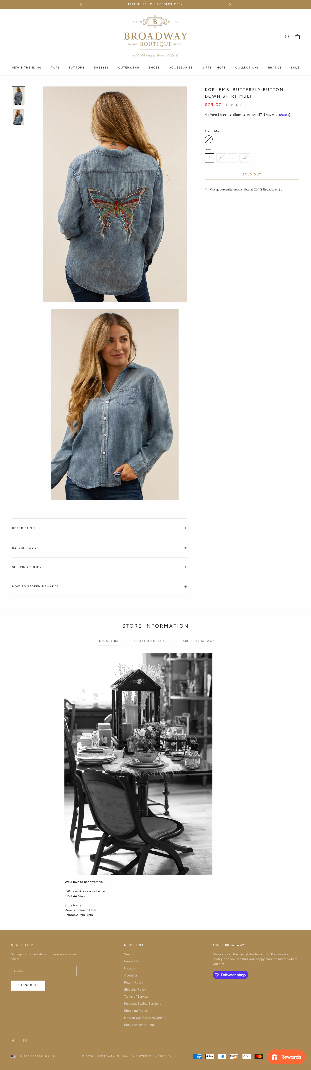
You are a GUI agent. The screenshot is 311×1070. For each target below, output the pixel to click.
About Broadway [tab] (198, 641)
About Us (131, 975)
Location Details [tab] (150, 641)
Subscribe (28, 985)
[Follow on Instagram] (25, 1040)
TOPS (55, 67)
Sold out (252, 174)
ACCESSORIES (181, 67)
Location (130, 968)
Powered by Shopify (154, 1056)
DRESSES (101, 67)
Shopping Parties (136, 1011)
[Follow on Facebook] (13, 1040)
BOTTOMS (77, 67)
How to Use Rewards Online (144, 1018)
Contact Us (132, 961)
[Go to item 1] (18, 95)
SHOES (154, 67)
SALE (295, 67)
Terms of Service (136, 996)
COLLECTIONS (247, 67)
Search (129, 954)
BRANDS (275, 67)
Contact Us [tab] (108, 641)
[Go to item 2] (18, 117)
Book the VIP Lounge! (139, 1025)
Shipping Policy (135, 989)
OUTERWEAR (128, 67)
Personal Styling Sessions (142, 1004)
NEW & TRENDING (27, 67)
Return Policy (133, 982)
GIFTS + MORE (214, 67)
